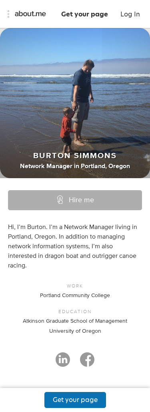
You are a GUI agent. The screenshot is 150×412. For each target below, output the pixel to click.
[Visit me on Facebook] (87, 363)
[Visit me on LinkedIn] (63, 363)
